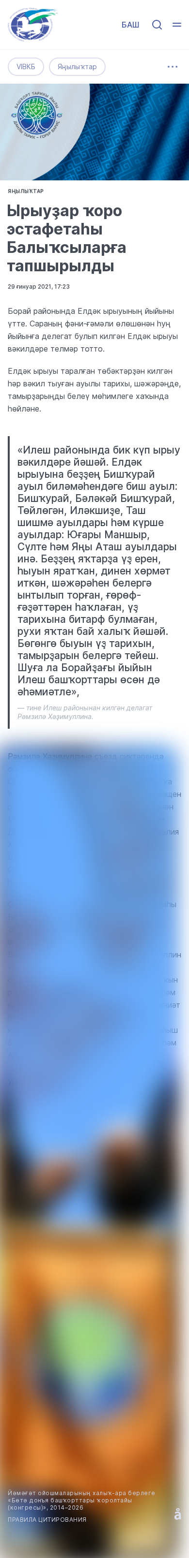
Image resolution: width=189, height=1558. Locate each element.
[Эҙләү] (157, 24)
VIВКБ (25, 66)
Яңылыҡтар (77, 66)
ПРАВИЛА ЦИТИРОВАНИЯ (47, 1519)
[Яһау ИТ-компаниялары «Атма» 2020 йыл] (177, 1514)
